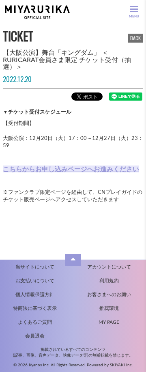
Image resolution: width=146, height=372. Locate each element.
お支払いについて (34, 280)
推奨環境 (109, 308)
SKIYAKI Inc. (121, 365)
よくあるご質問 (35, 322)
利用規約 (109, 280)
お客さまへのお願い (109, 294)
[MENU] (134, 9)
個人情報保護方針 (34, 294)
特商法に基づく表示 (35, 308)
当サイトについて (34, 266)
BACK (135, 37)
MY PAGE (109, 322)
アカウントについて (109, 266)
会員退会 (35, 335)
